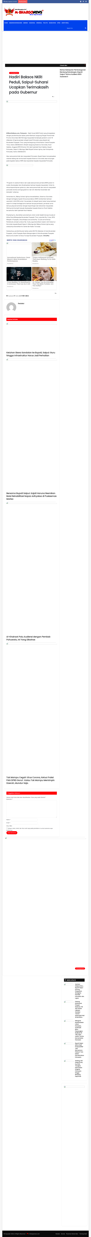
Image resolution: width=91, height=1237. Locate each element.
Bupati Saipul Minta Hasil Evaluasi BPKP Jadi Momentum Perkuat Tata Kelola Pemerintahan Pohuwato (79, 1050)
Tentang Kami (83, 1234)
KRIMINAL (39, 23)
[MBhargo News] (24, 12)
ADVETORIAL (65, 23)
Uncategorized (14, 73)
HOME (6, 23)
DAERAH (25, 23)
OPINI (58, 23)
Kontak (63, 1234)
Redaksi (58, 1234)
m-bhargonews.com (34, 1234)
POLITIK (45, 23)
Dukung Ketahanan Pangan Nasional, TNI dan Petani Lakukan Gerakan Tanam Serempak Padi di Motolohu (79, 1009)
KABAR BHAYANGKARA (15, 23)
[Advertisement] (45, 46)
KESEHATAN (52, 23)
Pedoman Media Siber (72, 1234)
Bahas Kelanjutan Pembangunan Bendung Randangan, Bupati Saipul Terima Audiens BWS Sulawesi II (73, 73)
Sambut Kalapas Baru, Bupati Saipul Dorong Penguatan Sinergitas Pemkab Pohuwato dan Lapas (79, 991)
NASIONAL (32, 23)
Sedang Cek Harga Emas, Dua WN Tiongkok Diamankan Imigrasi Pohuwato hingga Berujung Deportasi (79, 1068)
